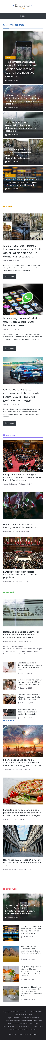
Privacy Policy (23, 1034)
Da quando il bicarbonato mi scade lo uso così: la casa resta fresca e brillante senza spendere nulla (32, 991)
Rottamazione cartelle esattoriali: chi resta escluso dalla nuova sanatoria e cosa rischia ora (21, 635)
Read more (9, 277)
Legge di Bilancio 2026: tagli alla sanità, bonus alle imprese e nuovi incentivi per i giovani (22, 477)
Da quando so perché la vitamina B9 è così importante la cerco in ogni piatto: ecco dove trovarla (31, 971)
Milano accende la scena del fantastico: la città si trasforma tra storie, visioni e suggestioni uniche (22, 763)
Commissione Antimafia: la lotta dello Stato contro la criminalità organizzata (29, 697)
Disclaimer (12, 1034)
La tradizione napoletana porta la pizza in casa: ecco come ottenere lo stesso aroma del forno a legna (22, 813)
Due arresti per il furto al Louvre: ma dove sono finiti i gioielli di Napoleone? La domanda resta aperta (23, 251)
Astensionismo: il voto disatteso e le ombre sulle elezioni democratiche (29, 712)
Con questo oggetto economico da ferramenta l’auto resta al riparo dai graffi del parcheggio (21, 395)
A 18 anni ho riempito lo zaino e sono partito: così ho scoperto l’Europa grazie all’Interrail (22, 182)
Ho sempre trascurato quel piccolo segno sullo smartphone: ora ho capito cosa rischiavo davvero (22, 69)
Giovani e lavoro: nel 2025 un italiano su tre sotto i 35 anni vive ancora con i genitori (30, 682)
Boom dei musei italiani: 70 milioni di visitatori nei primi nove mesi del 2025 (22, 863)
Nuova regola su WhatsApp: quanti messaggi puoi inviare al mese (22, 321)
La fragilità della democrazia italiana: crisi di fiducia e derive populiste (20, 575)
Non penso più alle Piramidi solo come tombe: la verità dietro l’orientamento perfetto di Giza (31, 951)
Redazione (33, 1034)
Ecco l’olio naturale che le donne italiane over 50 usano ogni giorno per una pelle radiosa (30, 666)
